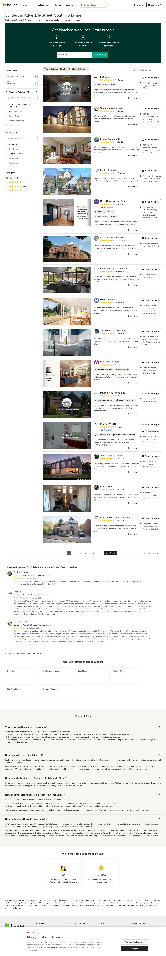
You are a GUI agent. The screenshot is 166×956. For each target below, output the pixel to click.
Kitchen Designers (16, 121)
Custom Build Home (17, 154)
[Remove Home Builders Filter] (87, 69)
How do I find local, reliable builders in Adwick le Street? (35, 794)
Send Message (152, 77)
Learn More (36, 653)
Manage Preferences (134, 942)
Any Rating (13, 178)
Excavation (13, 158)
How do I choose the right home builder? (26, 819)
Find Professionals (40, 5)
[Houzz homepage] (10, 4)
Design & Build (14, 116)
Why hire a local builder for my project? (26, 727)
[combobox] (94, 5)
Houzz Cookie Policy (48, 947)
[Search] (81, 5)
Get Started (100, 54)
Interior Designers (16, 111)
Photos (24, 5)
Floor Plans (13, 163)
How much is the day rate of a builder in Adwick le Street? (36, 778)
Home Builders (15, 125)
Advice (69, 5)
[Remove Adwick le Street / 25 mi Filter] (67, 69)
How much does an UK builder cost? (24, 755)
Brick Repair (14, 149)
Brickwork (13, 144)
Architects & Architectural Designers (19, 105)
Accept (134, 948)
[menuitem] (25, 5)
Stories (57, 5)
